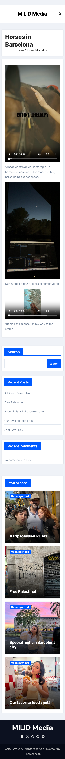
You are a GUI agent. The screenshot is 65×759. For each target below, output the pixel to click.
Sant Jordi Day (13, 430)
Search (14, 352)
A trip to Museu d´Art (17, 393)
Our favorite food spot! (19, 421)
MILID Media (32, 14)
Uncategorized (20, 496)
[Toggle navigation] (6, 14)
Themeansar (32, 754)
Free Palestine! (14, 402)
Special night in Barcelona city (24, 411)
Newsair (51, 749)
